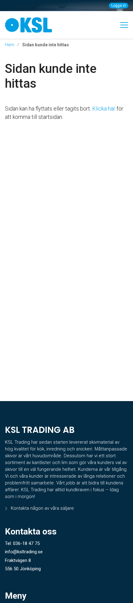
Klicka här (103, 108)
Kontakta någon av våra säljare (42, 508)
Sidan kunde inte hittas (51, 76)
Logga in (118, 5)
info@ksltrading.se (24, 552)
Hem (9, 44)
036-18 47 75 (26, 543)
